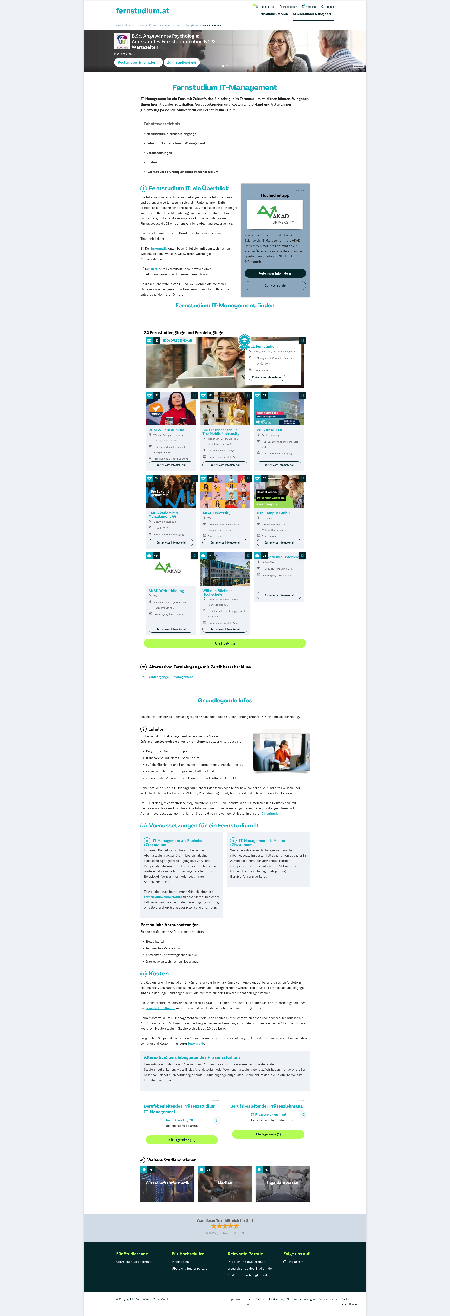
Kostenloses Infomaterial (138, 62)
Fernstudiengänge (187, 25)
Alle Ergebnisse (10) (181, 1139)
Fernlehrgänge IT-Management (170, 677)
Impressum (235, 1299)
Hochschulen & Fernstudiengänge (171, 134)
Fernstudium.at (125, 25)
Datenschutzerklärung (269, 1299)
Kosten (152, 162)
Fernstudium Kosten (160, 1008)
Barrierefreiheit (328, 1299)
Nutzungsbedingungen (301, 1299)
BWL (154, 269)
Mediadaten (180, 1262)
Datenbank (196, 1043)
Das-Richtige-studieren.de (246, 1262)
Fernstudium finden (273, 14)
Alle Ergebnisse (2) (268, 1134)
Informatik (159, 248)
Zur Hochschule (275, 285)
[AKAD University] (275, 214)
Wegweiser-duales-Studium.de (250, 1268)
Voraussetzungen (159, 153)
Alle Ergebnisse (225, 643)
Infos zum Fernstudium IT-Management (176, 143)
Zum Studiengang (181, 62)
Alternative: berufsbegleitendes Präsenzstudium (182, 172)
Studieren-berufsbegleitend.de (249, 1275)
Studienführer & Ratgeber (312, 14)
